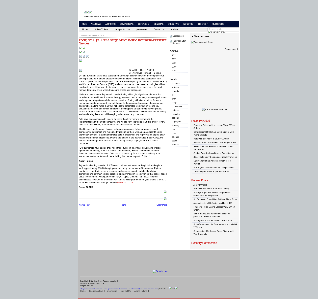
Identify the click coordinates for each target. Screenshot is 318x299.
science (175, 137)
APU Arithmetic (200, 185)
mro (173, 129)
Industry (188, 24)
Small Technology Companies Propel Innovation (215, 157)
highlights (176, 122)
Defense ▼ (144, 24)
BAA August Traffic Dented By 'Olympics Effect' (214, 167)
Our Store (218, 24)
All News (96, 24)
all (173, 95)
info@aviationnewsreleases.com (91, 289)
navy (174, 133)
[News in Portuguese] (84, 57)
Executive (173, 24)
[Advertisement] (199, 11)
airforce (175, 87)
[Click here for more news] (82, 49)
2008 (174, 70)
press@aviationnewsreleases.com (115, 289)
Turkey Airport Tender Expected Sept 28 (211, 171)
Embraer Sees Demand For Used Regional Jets (214, 142)
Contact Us (159, 29)
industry (175, 125)
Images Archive (122, 29)
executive (176, 114)
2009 (174, 67)
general (175, 118)
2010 (174, 63)
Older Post (162, 205)
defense (175, 110)
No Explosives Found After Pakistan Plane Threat (215, 199)
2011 (174, 59)
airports (175, 91)
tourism (175, 144)
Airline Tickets (101, 29)
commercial (177, 106)
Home (84, 24)
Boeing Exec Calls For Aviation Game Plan (212, 220)
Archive (174, 29)
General (158, 24)
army (174, 99)
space (174, 141)
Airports (110, 24)
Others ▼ (202, 24)
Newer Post (84, 205)
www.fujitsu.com (125, 182)
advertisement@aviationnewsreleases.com (143, 289)
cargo (174, 102)
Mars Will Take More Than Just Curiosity (211, 139)
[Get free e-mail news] (82, 53)
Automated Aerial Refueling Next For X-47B (212, 203)
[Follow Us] (80, 62)
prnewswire (141, 29)
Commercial (126, 24)
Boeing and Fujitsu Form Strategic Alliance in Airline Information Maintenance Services (122, 41)
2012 (174, 55)
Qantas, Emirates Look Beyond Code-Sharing (214, 153)
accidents (176, 83)
